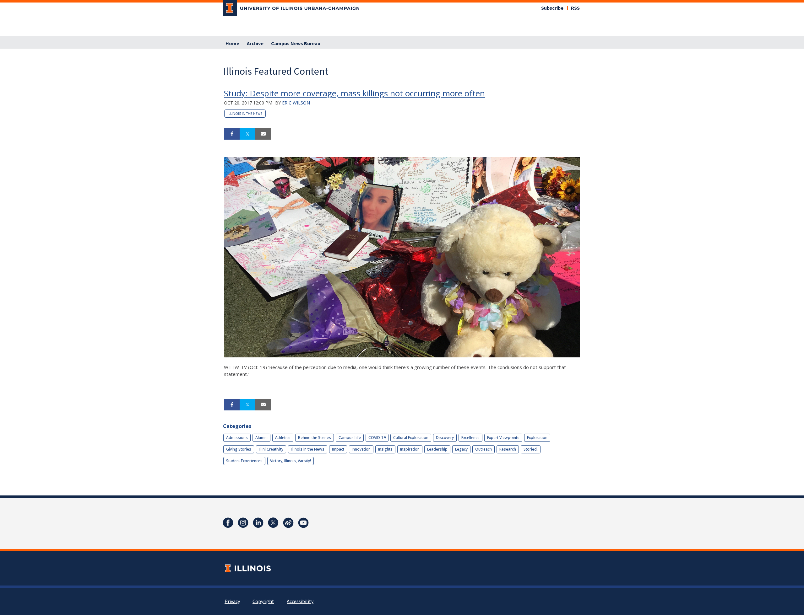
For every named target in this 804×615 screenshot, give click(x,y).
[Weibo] (288, 523)
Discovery (445, 437)
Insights (385, 449)
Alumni (261, 437)
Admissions (237, 437)
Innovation (361, 449)
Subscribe (552, 8)
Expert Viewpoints (503, 437)
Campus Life (350, 437)
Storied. (531, 449)
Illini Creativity (271, 449)
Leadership (437, 449)
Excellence (470, 437)
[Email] (263, 134)
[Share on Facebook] (232, 134)
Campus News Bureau (295, 43)
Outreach (483, 449)
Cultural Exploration (410, 437)
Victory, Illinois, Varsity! (290, 460)
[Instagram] (243, 523)
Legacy (461, 449)
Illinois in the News (245, 113)
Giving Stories (238, 449)
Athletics (283, 437)
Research (507, 449)
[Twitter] (273, 523)
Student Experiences (244, 460)
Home (232, 43)
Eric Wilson (296, 103)
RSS (575, 8)
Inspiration (410, 449)
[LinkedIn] (258, 523)
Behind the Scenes (314, 437)
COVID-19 (377, 437)
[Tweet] (247, 134)
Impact (338, 449)
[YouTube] (303, 523)
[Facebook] (228, 523)
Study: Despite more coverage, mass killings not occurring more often (354, 93)
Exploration (537, 437)
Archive (255, 43)
